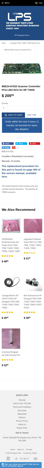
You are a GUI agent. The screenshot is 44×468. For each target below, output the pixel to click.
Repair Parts (22, 428)
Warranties (22, 414)
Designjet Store (16, 453)
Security (22, 400)
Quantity (5, 103)
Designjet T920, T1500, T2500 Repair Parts (25, 43)
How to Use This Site (22, 403)
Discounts (22, 411)
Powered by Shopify (30, 453)
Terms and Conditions (22, 407)
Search (12, 449)
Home (4, 43)
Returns (22, 417)
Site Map (29, 449)
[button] (7, 256)
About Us (22, 424)
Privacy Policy (22, 421)
